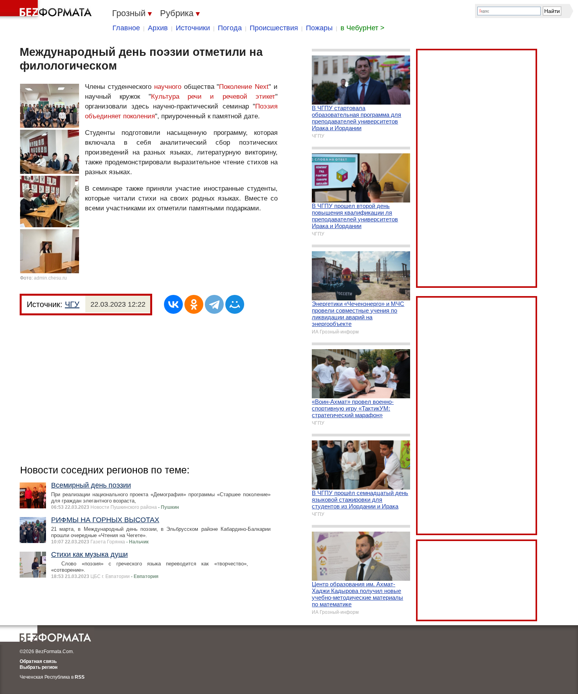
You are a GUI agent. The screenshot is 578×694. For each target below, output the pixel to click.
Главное (126, 28)
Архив (158, 28)
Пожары (319, 28)
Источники (193, 28)
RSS (80, 677)
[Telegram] (214, 304)
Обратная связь (38, 661)
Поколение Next (244, 86)
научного (167, 86)
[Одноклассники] (193, 304)
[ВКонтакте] (173, 304)
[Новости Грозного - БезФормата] (47, 10)
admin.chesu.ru (50, 278)
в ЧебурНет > (363, 28)
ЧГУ (72, 304)
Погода (230, 28)
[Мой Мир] (234, 304)
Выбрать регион (38, 667)
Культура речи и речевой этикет (213, 96)
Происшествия (274, 28)
